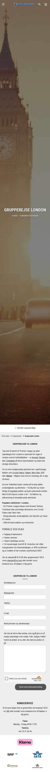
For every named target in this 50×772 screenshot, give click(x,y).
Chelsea (42, 457)
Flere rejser (5, 436)
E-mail (6, 613)
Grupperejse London (31, 436)
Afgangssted (9, 593)
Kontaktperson (10, 583)
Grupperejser (16, 436)
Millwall (9, 476)
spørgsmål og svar (14, 560)
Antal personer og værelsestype (16, 623)
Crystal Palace (18, 473)
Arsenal (35, 457)
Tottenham (10, 461)
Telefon (7, 603)
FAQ (8, 711)
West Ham (36, 473)
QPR (42, 473)
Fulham (28, 473)
